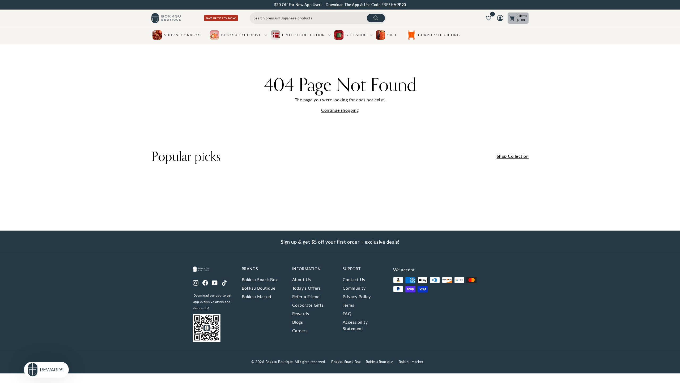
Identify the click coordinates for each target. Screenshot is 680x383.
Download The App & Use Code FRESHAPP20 (366, 4)
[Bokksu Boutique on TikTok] (224, 282)
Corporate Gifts (308, 304)
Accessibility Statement (355, 325)
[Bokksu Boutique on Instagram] (195, 282)
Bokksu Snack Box (260, 279)
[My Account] (500, 18)
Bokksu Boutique (258, 287)
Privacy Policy (357, 296)
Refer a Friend (306, 296)
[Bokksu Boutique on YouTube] (215, 282)
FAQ (347, 313)
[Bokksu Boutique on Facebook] (205, 282)
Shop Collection (513, 156)
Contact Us (354, 279)
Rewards (300, 313)
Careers (300, 330)
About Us (301, 279)
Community (354, 287)
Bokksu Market (257, 296)
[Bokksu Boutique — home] (166, 18)
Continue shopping (340, 110)
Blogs (297, 321)
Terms (348, 304)
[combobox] (318, 18)
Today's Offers (306, 287)
